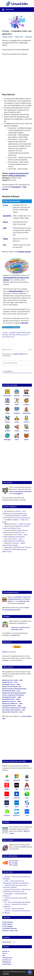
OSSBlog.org (6, 962)
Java (27, 599)
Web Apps (28, 37)
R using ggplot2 (17, 493)
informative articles (16, 291)
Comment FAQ (7, 958)
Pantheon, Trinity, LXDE (10, 930)
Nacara (5, 222)
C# (17, 601)
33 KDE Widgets (7, 926)
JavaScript (22, 601)
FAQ (3, 955)
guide (24, 847)
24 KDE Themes (7, 924)
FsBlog (5, 239)
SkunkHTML (7, 216)
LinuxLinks (6, 973)
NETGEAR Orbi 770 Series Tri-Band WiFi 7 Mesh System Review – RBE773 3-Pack (17, 549)
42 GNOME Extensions (9, 928)
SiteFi (5, 228)
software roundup (24, 252)
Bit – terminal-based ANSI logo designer (17, 902)
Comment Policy (17, 354)
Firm (4, 245)
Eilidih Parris (19, 37)
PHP (27, 601)
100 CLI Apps (13, 865)
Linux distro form (17, 629)
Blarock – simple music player (21, 524)
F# (3, 327)
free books (16, 187)
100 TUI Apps (13, 863)
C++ (14, 601)
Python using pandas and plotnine (20, 491)
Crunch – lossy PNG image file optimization (17, 332)
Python (10, 601)
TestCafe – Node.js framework (14, 908)
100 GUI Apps (13, 861)
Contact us (5, 951)
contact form (15, 635)
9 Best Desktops (7, 922)
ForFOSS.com (6, 960)
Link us (4, 953)
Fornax (5, 205)
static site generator (12, 327)
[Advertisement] (17, 74)
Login (30, 349)
